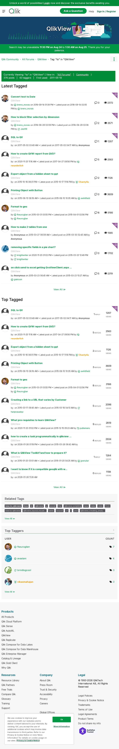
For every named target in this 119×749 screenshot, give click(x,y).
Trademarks (84, 704)
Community (82, 74)
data (93, 506)
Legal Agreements (87, 714)
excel (52, 506)
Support (5, 708)
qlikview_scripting (72, 506)
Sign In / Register (106, 11)
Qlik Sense (7, 626)
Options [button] (114, 59)
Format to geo (19, 206)
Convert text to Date (23, 96)
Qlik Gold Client (9, 663)
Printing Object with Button (27, 190)
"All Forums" (64, 74)
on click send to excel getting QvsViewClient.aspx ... (41, 267)
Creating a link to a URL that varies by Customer (38, 399)
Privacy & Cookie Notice (91, 700)
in (31, 506)
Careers (44, 703)
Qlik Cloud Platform (11, 621)
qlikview (39, 506)
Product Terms (85, 718)
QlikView (58, 29)
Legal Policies (85, 695)
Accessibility (46, 694)
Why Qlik (6, 667)
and (76, 510)
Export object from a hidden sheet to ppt (34, 173)
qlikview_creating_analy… (92, 510)
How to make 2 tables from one (29, 226)
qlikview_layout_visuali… (34, 510)
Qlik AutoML (7, 630)
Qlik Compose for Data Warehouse (19, 649)
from (107, 506)
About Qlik (45, 680)
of (67, 510)
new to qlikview (12, 510)
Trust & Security (48, 689)
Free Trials (6, 689)
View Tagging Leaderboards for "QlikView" (59, 529)
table (51, 510)
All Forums (28, 59)
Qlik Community (10, 59)
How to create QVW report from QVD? (33, 153)
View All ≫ (60, 289)
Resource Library (10, 680)
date (100, 506)
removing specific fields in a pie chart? (33, 247)
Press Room (46, 685)
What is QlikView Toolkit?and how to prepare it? (39, 452)
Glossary (6, 698)
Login (47, 3)
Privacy (44, 698)
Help (91, 11)
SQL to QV (17, 137)
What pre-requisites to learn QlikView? (33, 420)
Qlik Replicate (8, 639)
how (26, 506)
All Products (7, 616)
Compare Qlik (8, 694)
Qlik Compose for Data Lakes (17, 644)
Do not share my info (89, 723)
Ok (61, 719)
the (59, 506)
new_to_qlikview (13, 506)
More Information (62, 726)
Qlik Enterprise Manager (13, 653)
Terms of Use (85, 709)
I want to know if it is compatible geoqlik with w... (39, 469)
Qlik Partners (8, 685)
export (59, 510)
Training (5, 703)
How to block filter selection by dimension (35, 117)
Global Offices (47, 712)
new (86, 506)
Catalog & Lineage (11, 658)
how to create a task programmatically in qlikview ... (41, 436)
